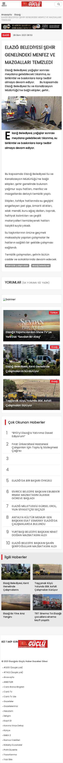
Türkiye (53, 312)
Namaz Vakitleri (12, 740)
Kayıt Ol (8, 720)
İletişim (7, 715)
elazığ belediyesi (41, 265)
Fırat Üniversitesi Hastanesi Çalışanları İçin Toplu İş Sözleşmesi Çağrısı (32, 447)
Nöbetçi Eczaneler (13, 744)
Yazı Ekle (8, 759)
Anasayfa (9, 677)
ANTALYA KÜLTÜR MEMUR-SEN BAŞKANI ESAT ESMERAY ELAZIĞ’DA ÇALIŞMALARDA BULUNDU (32, 520)
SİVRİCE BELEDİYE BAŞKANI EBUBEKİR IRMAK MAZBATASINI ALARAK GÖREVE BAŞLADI (33, 494)
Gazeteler (9, 701)
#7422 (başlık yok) (13, 672)
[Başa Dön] (57, 757)
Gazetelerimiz (11, 706)
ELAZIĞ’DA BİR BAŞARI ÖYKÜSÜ (29, 480)
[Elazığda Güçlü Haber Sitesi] (32, 6)
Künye (7, 730)
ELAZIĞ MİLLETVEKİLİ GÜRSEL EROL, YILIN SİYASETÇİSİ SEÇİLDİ (31, 507)
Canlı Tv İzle (10, 696)
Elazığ (6, 35)
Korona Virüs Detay (14, 725)
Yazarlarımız (10, 754)
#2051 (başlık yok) (13, 667)
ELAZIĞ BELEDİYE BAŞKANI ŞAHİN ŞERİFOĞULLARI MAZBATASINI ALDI (31, 544)
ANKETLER (8, 682)
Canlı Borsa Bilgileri (14, 686)
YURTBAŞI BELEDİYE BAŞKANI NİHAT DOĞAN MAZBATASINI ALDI (32, 533)
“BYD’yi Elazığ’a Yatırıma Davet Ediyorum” (29, 434)
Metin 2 (7, 735)
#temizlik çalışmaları (17, 265)
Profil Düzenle (10, 749)
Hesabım (8, 711)
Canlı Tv (8, 691)
